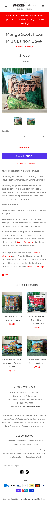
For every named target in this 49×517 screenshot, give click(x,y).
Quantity (5, 131)
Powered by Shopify (38, 499)
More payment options (24, 163)
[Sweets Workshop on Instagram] (27, 472)
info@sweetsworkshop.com (28, 406)
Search (24, 480)
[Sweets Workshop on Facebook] (22, 472)
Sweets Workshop (24, 47)
